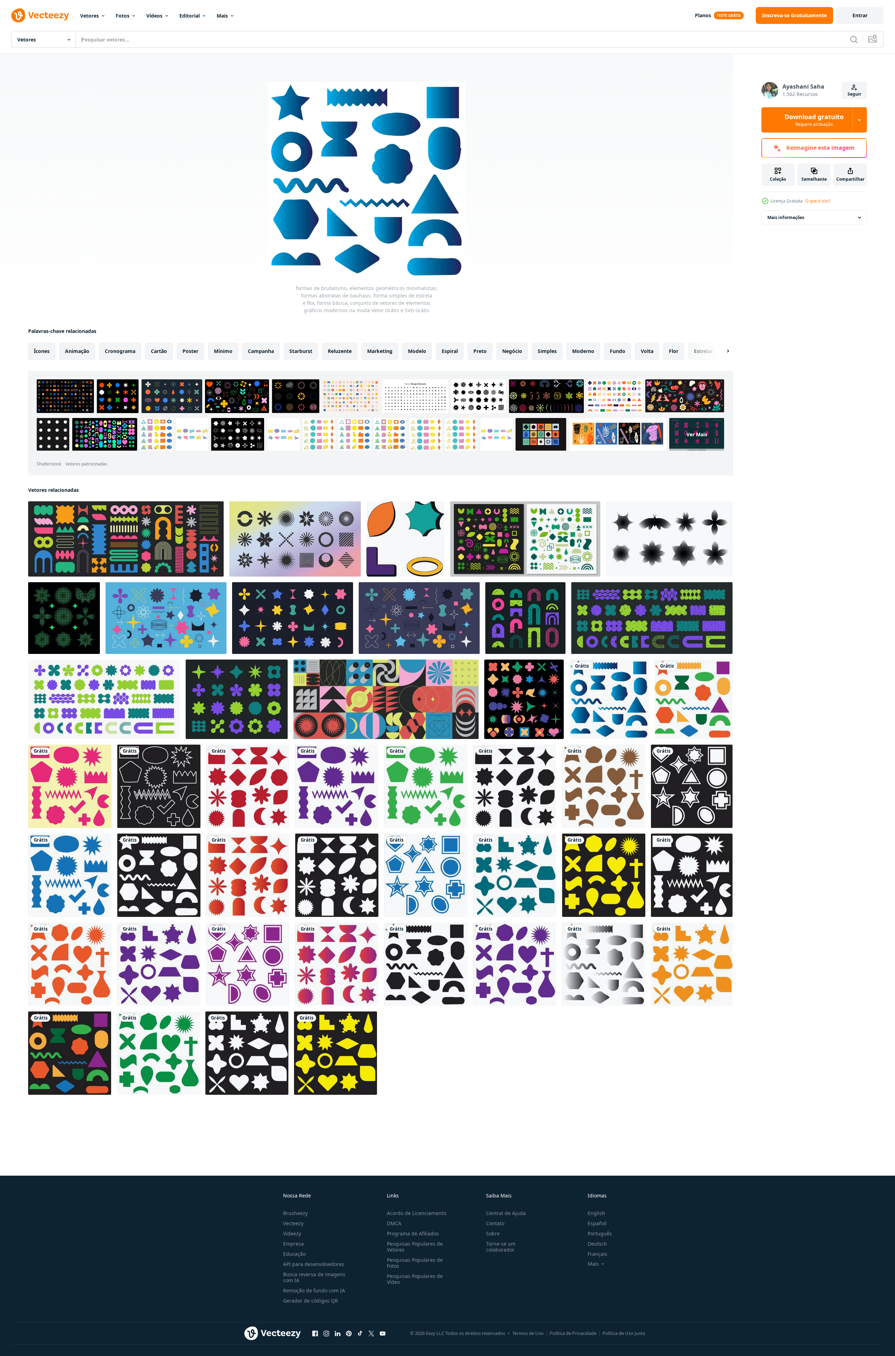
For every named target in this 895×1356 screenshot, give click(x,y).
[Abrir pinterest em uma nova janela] (349, 1333)
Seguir (854, 94)
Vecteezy (293, 1223)
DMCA (394, 1223)
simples (547, 351)
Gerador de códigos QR (310, 1300)
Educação (294, 1254)
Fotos (122, 15)
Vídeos (154, 15)
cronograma (120, 351)
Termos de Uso (528, 1333)
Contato (495, 1223)
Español (597, 1223)
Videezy (292, 1233)
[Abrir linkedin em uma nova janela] (337, 1333)
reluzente (340, 351)
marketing (379, 351)
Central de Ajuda (506, 1213)
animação (77, 351)
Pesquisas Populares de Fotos (415, 1263)
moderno (583, 351)
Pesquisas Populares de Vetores (415, 1246)
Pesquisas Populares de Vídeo (415, 1279)
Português (600, 1233)
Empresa (293, 1243)
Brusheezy (295, 1213)
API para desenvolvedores (313, 1264)
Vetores (89, 15)
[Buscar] (854, 39)
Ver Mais (696, 434)
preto (480, 351)
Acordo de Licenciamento (416, 1213)
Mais (222, 15)
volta (647, 351)
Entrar (860, 15)
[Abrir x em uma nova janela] (371, 1333)
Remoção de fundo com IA (314, 1290)
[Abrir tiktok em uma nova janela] (360, 1333)
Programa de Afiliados (413, 1233)
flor (673, 351)
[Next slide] (722, 351)
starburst (300, 351)
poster (190, 351)
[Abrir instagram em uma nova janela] (326, 1333)
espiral (450, 351)
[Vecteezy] (40, 15)
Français (597, 1254)
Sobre (493, 1233)
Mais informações (785, 217)
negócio (512, 351)
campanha (261, 351)
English (596, 1213)
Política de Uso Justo (623, 1333)
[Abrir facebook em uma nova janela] (315, 1333)
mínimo (223, 351)
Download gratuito (814, 120)
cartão (159, 351)
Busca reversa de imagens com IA (314, 1277)
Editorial (189, 15)
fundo (617, 351)
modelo (417, 351)
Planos (703, 15)
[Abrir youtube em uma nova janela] (382, 1333)
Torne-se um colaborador (501, 1246)
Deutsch (597, 1243)
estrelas (703, 351)
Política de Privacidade (573, 1333)
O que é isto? (817, 201)
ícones (42, 351)
